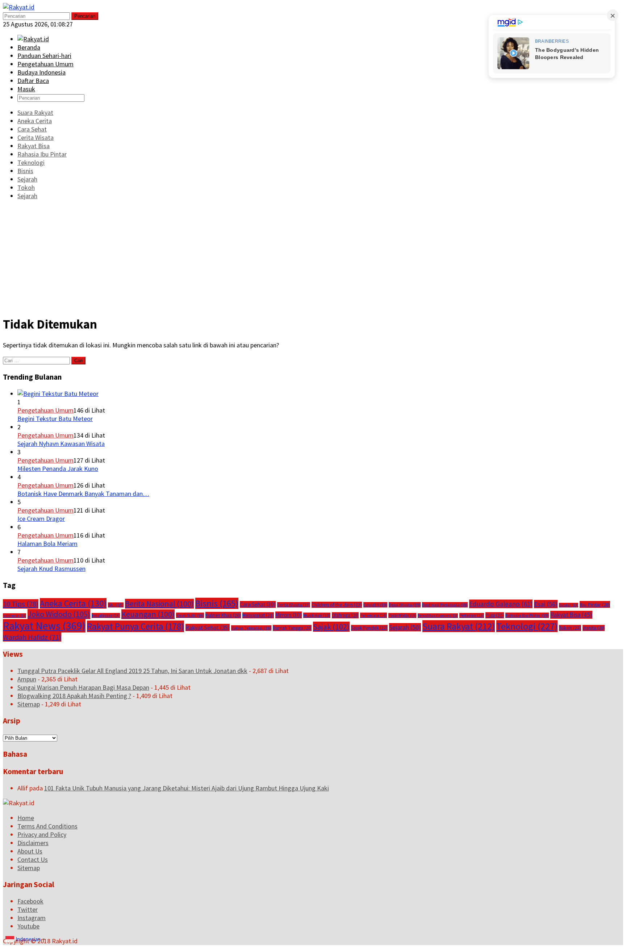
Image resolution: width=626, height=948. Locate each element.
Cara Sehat (258, 604)
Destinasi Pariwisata (445, 604)
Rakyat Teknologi (251, 628)
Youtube (28, 926)
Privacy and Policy (41, 834)
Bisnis (216, 603)
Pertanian (471, 615)
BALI (116, 604)
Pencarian (84, 16)
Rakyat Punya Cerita (135, 626)
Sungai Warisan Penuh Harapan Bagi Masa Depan (83, 687)
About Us (29, 851)
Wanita (594, 628)
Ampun (26, 679)
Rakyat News (44, 625)
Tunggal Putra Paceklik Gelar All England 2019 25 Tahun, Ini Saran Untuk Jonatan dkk (132, 671)
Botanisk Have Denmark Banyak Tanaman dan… (83, 493)
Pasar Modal (402, 615)
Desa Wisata (405, 604)
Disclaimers (33, 843)
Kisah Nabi (190, 615)
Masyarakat (258, 615)
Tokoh (570, 628)
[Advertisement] (313, 257)
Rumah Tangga (292, 628)
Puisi (494, 615)
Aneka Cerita (73, 603)
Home (25, 818)
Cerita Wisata (293, 604)
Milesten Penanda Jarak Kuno (57, 468)
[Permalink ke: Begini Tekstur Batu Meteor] (58, 393)
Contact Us (32, 859)
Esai (546, 604)
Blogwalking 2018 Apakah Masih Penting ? (74, 696)
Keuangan (148, 614)
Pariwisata (373, 615)
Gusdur (568, 605)
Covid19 (375, 604)
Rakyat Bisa (571, 615)
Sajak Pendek (369, 628)
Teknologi (527, 626)
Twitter (27, 909)
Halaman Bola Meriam (47, 543)
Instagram (31, 918)
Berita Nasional (159, 604)
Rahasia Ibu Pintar (527, 615)
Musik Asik (316, 615)
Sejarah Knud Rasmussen (51, 568)
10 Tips (20, 604)
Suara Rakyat (458, 626)
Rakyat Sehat (207, 627)
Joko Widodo (59, 614)
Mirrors (288, 614)
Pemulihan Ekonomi (438, 615)
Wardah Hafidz (32, 637)
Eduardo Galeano (501, 604)
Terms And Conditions (47, 826)
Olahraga (345, 615)
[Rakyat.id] (18, 7)
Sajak (331, 627)
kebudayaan (106, 615)
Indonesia (14, 615)
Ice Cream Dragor (41, 518)
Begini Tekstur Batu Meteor (55, 418)
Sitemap (28, 704)
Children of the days (337, 605)
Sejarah (405, 627)
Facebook (30, 901)
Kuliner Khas (223, 615)
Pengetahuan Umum (45, 410)
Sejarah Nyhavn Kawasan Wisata (61, 443)
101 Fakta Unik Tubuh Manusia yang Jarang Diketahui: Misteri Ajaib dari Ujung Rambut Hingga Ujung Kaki (186, 788)
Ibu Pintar (595, 604)
